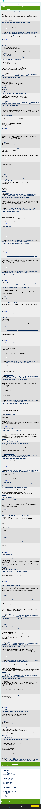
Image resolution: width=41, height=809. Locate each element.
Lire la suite (4, 18)
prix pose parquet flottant (8, 778)
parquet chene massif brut (10, 272)
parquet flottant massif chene (14, 362)
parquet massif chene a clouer (10, 616)
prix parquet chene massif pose (13, 675)
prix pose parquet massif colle (12, 74)
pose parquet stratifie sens (31, 195)
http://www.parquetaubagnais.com (9, 414)
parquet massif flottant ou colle (21, 75)
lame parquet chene (7, 795)
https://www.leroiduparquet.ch (9, 313)
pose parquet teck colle (32, 240)
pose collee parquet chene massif (22, 271)
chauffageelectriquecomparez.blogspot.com (11, 144)
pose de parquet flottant (29, 146)
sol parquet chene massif (12, 299)
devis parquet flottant (7, 786)
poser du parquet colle (22, 241)
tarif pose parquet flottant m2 (12, 455)
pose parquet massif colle (25, 90)
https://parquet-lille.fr (7, 614)
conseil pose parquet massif (27, 32)
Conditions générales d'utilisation (18, 799)
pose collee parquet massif (29, 33)
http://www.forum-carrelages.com (9, 758)
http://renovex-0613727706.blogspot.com (11, 441)
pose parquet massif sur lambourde (13, 90)
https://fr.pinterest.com (7, 226)
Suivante (13, 764)
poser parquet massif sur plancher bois (14, 102)
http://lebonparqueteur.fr (8, 709)
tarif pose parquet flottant (23, 456)
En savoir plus (12, 807)
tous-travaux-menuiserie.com (9, 597)
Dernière (16, 764)
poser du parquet (12, 43)
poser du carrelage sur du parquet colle (9, 484)
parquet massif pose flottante (26, 91)
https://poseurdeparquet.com (9, 254)
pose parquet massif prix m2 (9, 75)
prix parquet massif (20, 676)
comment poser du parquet (8, 788)
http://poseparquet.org (8, 115)
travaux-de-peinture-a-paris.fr (9, 428)
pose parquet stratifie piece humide (13, 256)
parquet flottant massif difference (13, 361)
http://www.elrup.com (7, 55)
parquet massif (5, 43)
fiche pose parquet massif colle (11, 240)
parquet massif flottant (24, 362)
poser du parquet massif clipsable (13, 91)
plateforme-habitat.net (8, 511)
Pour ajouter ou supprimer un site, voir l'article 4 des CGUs (12, 801)
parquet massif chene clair (11, 271)
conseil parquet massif (7, 773)
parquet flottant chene (7, 796)
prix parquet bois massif (10, 676)
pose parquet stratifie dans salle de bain (14, 470)
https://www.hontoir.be (8, 298)
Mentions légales (8, 799)
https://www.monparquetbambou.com (10, 626)
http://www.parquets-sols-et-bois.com (10, 342)
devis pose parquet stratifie (16, 471)
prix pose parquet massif (20, 377)
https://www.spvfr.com (8, 176)
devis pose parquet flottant (17, 33)
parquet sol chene (6, 792)
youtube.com (6, 41)
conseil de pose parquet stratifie (28, 209)
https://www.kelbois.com (8, 539)
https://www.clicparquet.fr (8, 328)
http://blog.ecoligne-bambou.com (9, 723)
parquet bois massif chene (10, 300)
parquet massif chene (18, 401)
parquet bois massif (22, 316)
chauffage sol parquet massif (8, 775)
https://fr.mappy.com (7, 101)
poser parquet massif (23, 42)
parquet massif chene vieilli (32, 400)
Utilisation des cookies (29, 799)
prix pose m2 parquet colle (23, 74)
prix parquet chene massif (24, 675)
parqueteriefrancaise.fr (8, 737)
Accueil (2, 799)
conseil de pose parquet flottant (14, 32)
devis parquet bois (6, 784)
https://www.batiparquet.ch (8, 375)
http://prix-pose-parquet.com (9, 454)
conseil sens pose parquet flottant (12, 194)
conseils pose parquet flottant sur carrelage (26, 194)
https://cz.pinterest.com (8, 193)
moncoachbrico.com (7, 282)
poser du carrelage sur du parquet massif (15, 56)
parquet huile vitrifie (7, 793)
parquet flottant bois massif (14, 103)
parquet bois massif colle (27, 102)
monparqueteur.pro (7, 89)
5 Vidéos (8, 9)
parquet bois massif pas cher (12, 330)
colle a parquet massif (14, 629)
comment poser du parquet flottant (9, 791)
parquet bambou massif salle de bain (26, 103)
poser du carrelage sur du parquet (30, 56)
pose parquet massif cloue (29, 257)
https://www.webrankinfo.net (8, 130)
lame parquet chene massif (21, 272)
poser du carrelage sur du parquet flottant (30, 283)
